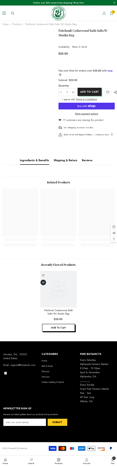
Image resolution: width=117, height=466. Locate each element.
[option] (58, 302)
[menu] (4, 13)
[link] (20, 239)
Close (114, 3)
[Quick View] (43, 282)
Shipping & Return (65, 160)
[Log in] (104, 13)
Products (17, 24)
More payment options (86, 114)
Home (5, 24)
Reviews (87, 160)
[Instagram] (5, 373)
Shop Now (78, 2)
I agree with (68, 99)
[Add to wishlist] (108, 92)
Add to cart (89, 92)
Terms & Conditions (86, 99)
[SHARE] (114, 92)
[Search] (13, 13)
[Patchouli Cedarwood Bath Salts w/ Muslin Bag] (58, 289)
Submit (57, 422)
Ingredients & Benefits (34, 160)
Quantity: (63, 85)
